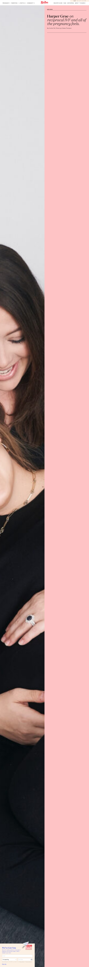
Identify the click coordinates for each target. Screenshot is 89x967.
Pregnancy (6, 3)
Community (30, 3)
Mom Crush (50, 9)
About (77, 3)
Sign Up (4, 964)
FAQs (65, 3)
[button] (82, 2)
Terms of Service (29, 961)
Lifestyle (22, 3)
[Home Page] (44, 2)
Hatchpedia (70, 3)
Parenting (14, 3)
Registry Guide (58, 3)
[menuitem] (7, 2)
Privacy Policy (21, 961)
